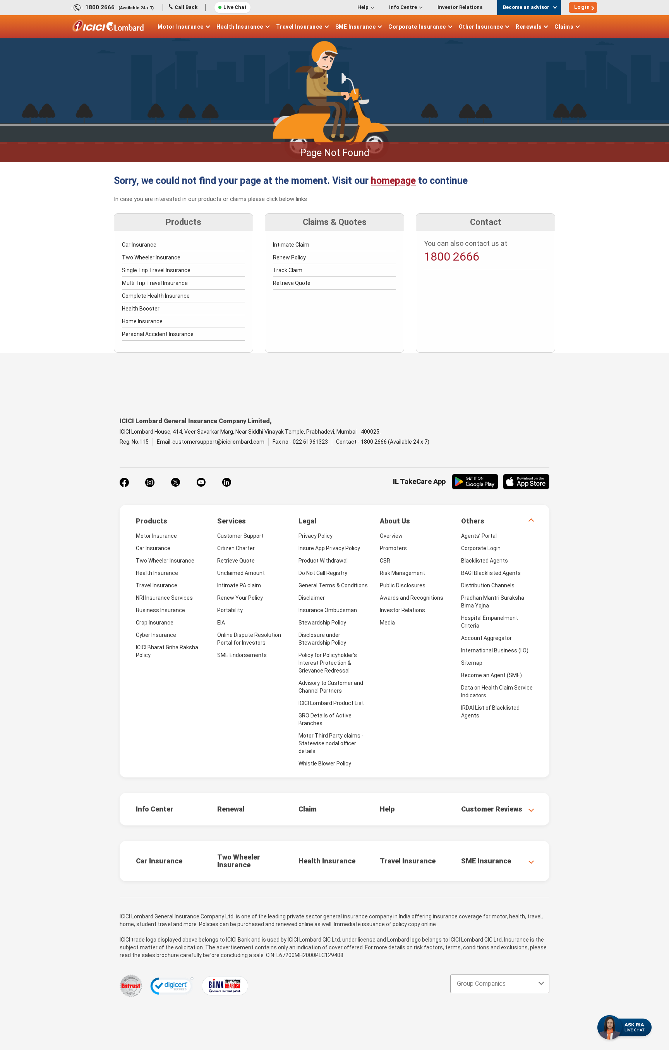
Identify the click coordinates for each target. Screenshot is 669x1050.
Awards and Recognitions (411, 598)
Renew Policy (289, 257)
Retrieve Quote (291, 283)
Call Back (186, 7)
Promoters (393, 548)
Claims (563, 27)
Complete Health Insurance (156, 296)
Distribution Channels (488, 585)
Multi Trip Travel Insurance (155, 283)
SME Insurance (355, 27)
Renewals (529, 27)
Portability (230, 610)
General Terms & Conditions (333, 585)
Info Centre (403, 7)
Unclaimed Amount (241, 573)
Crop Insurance (154, 622)
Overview (391, 536)
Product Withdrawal (323, 561)
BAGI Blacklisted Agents (491, 573)
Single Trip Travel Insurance (156, 270)
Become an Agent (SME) (491, 675)
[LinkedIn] (226, 482)
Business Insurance (160, 610)
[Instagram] (149, 482)
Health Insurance (239, 27)
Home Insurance (142, 321)
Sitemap (471, 663)
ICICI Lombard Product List (331, 703)
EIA (221, 622)
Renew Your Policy (240, 598)
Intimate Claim (291, 245)
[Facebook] (124, 482)
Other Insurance (481, 27)
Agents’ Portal (479, 536)
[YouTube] (201, 482)
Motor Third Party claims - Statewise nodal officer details (331, 743)
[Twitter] (175, 482)
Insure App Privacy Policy (329, 548)
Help (363, 7)
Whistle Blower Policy (324, 763)
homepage (393, 180)
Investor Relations (459, 7)
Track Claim (287, 270)
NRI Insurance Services (164, 598)
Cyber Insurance (156, 635)
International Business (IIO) (494, 650)
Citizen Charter (236, 548)
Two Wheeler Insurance (151, 257)
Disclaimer (311, 598)
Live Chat (235, 7)
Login (582, 7)
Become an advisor (526, 7)
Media (387, 622)
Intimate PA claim (239, 585)
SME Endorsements (242, 655)
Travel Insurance (299, 27)
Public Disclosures (402, 585)
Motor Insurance (181, 27)
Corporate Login (481, 548)
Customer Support (240, 536)
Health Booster (141, 308)
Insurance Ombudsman (327, 610)
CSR (385, 561)
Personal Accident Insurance (158, 334)
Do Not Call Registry (322, 573)
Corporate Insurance (417, 27)
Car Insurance (139, 245)
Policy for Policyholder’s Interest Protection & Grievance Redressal (327, 663)
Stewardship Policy (322, 622)
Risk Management (402, 573)
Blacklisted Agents (484, 561)
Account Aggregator (486, 638)
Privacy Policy (315, 536)
